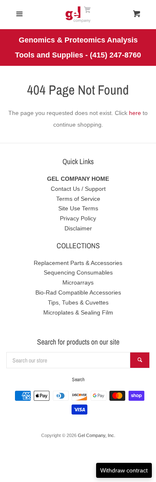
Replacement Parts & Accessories (78, 263)
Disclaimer (78, 228)
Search (78, 379)
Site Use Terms (78, 208)
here (135, 113)
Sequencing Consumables (78, 272)
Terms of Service (78, 198)
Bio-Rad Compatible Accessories (78, 292)
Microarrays (78, 282)
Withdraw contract (124, 470)
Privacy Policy (78, 218)
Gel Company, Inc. (96, 435)
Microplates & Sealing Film (78, 312)
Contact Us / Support (78, 188)
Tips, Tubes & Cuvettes (78, 302)
